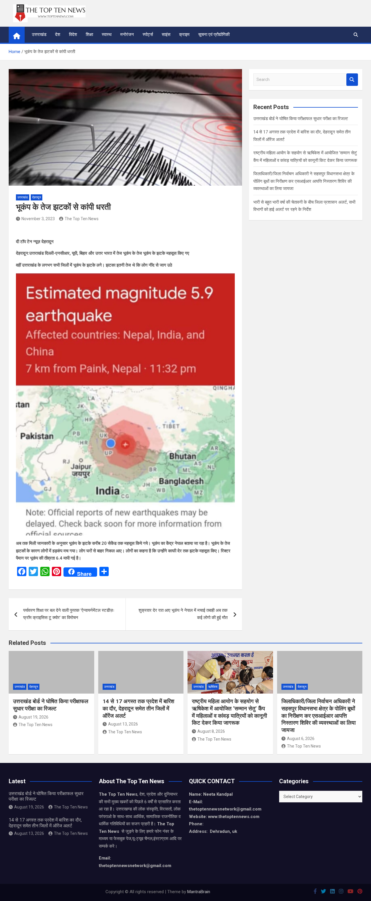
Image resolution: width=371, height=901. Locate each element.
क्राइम (184, 34)
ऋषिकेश (212, 687)
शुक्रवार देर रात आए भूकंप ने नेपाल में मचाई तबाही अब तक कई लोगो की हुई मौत (183, 614)
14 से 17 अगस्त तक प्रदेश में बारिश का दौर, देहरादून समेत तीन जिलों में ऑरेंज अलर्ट (138, 708)
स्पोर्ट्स (148, 34)
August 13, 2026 (123, 724)
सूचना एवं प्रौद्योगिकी (214, 34)
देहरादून (36, 197)
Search (352, 79)
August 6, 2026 (300, 738)
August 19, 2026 (33, 717)
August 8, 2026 (211, 731)
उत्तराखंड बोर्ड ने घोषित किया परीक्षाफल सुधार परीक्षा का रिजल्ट (300, 118)
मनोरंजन (127, 34)
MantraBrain (198, 891)
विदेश (73, 34)
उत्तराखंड (39, 34)
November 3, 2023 (38, 218)
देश (57, 34)
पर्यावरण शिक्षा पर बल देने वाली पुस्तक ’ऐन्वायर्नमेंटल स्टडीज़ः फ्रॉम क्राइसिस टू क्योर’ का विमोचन (68, 614)
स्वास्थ (107, 34)
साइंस (166, 34)
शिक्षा (89, 34)
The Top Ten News (82, 218)
